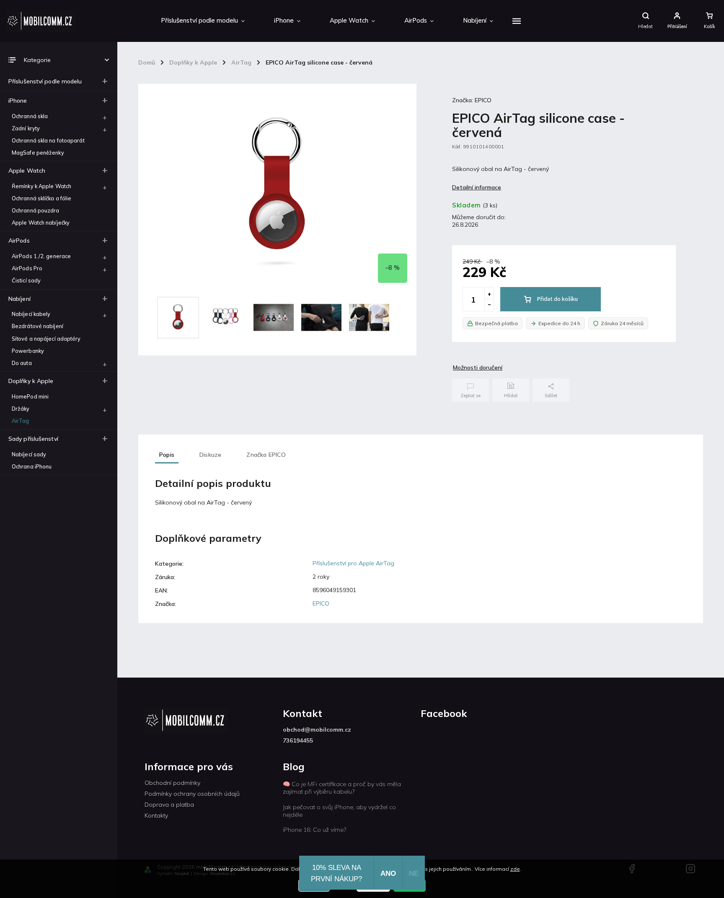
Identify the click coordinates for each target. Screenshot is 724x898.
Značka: (471, 100)
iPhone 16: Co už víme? (314, 829)
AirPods (19, 240)
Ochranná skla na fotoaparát (48, 140)
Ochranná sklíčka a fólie (41, 198)
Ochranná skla (30, 116)
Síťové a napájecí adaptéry (46, 338)
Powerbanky (28, 350)
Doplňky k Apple (31, 381)
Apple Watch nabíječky (41, 222)
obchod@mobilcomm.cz (317, 729)
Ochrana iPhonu (32, 466)
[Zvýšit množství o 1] (489, 293)
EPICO (321, 603)
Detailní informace (476, 187)
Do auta (22, 363)
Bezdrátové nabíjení (37, 326)
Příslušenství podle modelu (45, 81)
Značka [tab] (265, 454)
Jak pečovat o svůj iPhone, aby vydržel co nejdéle (339, 810)
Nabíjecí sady (29, 454)
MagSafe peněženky (38, 152)
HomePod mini (30, 396)
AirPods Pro (27, 268)
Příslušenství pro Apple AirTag (353, 563)
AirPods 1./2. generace (41, 256)
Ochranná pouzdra (35, 210)
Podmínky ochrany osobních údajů (192, 793)
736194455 (298, 740)
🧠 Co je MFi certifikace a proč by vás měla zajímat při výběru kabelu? (342, 787)
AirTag (20, 420)
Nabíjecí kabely (31, 314)
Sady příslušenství (33, 439)
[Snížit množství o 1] (489, 305)
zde (515, 869)
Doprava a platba (169, 804)
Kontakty (156, 815)
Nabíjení (19, 299)
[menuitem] (202, 21)
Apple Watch (26, 170)
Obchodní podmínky (172, 783)
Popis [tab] (166, 454)
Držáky (21, 408)
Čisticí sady (26, 280)
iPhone (17, 100)
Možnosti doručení (477, 367)
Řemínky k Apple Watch (41, 186)
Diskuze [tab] (210, 454)
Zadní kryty (26, 128)
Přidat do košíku (557, 299)
